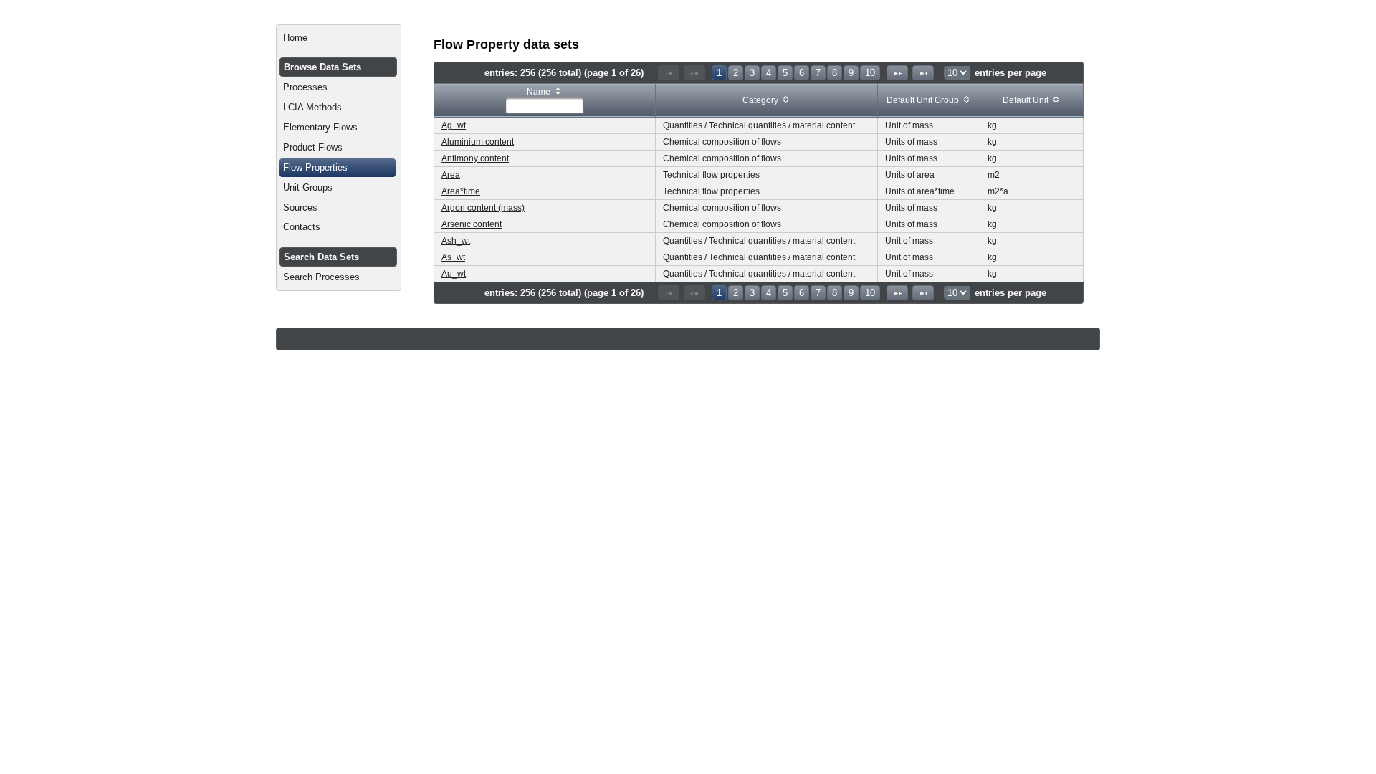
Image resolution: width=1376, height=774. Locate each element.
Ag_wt (453, 125)
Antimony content (475, 158)
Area (450, 175)
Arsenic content (471, 224)
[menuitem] (339, 38)
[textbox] (544, 105)
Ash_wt (455, 241)
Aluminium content (477, 142)
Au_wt (453, 274)
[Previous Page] (694, 72)
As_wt (453, 257)
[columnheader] (545, 101)
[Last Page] (923, 72)
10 (870, 72)
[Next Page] (897, 72)
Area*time (460, 191)
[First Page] (668, 72)
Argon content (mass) (483, 208)
